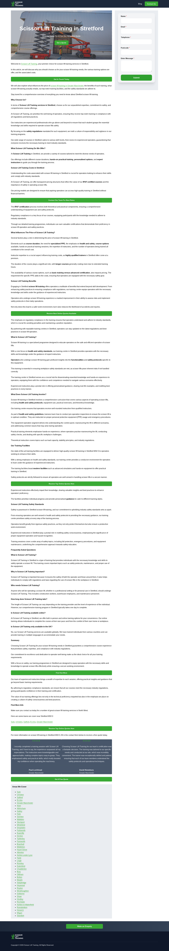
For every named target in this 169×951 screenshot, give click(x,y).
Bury (19, 872)
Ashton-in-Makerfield (25, 905)
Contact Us (151, 4)
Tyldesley (21, 839)
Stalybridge (21, 883)
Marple (20, 880)
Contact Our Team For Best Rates (61, 200)
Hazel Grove (22, 850)
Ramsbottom (22, 907)
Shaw (19, 896)
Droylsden (21, 828)
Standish (20, 916)
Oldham (20, 874)
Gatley (19, 811)
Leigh (19, 861)
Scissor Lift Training (29, 64)
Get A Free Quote (61, 779)
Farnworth (21, 841)
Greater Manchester (45, 722)
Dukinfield (21, 866)
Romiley (20, 863)
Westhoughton (23, 891)
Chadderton (22, 869)
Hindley (20, 899)
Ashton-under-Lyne (24, 855)
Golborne (20, 894)
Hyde (19, 858)
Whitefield (21, 825)
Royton (20, 888)
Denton (20, 836)
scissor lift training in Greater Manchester (66, 86)
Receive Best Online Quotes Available (61, 313)
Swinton (20, 817)
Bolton (19, 877)
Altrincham (21, 808)
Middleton (21, 847)
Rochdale (21, 902)
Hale (19, 814)
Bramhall (20, 844)
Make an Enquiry (84, 926)
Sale (13, 722)
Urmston (19, 722)
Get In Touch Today (61, 79)
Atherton (20, 852)
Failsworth (21, 830)
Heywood (21, 885)
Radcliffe (20, 833)
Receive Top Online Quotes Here (61, 484)
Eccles (33, 722)
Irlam (19, 806)
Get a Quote (61, 43)
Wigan (19, 913)
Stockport (21, 822)
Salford (26, 722)
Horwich (20, 910)
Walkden (20, 819)
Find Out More (61, 673)
